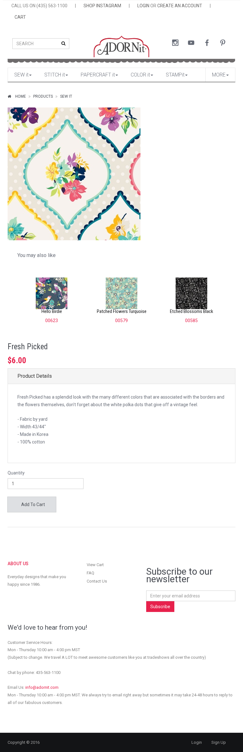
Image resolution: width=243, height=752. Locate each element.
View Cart (95, 564)
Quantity (16, 472)
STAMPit (175, 75)
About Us (18, 563)
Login (196, 742)
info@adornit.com (42, 687)
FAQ (90, 573)
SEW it (21, 75)
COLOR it (140, 75)
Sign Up (218, 742)
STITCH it (54, 75)
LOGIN (143, 5)
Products (43, 96)
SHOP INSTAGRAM (102, 5)
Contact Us (97, 581)
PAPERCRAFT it (98, 75)
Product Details (34, 376)
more (219, 75)
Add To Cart (32, 504)
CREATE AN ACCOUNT (179, 5)
